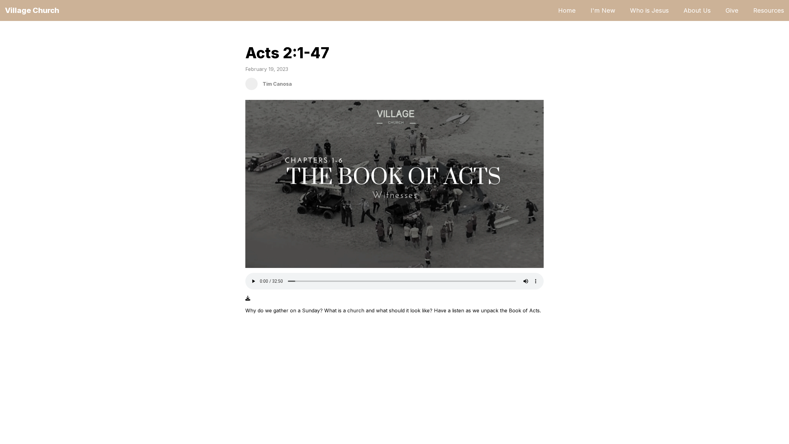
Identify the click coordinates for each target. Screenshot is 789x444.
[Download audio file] (247, 298)
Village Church (32, 10)
